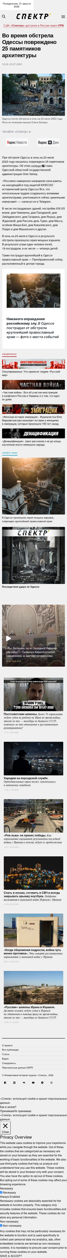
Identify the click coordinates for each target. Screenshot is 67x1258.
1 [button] (10, 669)
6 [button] (36, 669)
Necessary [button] (6, 1188)
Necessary (9, 1192)
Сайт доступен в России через (33, 25)
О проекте (7, 1045)
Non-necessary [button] (9, 1221)
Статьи (5, 1054)
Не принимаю (22, 1111)
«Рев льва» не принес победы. (33, 838)
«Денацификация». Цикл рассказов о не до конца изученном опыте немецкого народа (31, 442)
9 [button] (51, 669)
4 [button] (25, 669)
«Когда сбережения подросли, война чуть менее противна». (33, 953)
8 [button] (46, 669)
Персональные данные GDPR (17, 1067)
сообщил (36, 166)
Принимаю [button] (7, 1111)
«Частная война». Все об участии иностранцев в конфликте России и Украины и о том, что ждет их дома (31, 395)
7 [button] (41, 669)
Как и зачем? (8, 1107)
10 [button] (56, 669)
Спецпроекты (9, 354)
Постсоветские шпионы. (33, 720)
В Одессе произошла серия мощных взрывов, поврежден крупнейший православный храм (28, 519)
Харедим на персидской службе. (30, 781)
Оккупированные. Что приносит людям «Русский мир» (31, 373)
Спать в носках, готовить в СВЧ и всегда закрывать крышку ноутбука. (32, 895)
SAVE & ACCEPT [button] (11, 1256)
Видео (5, 1058)
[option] (33, 636)
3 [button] (20, 669)
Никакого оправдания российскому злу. (33, 328)
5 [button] (31, 669)
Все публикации (10, 1049)
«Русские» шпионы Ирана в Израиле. (31, 1012)
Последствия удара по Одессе (20, 586)
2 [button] (15, 669)
